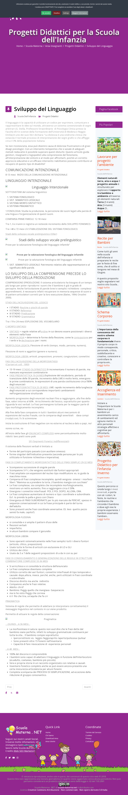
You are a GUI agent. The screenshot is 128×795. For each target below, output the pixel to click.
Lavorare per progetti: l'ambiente (107, 160)
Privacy (88, 738)
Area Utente (50, 741)
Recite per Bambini (105, 240)
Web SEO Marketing (24, 750)
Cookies (89, 735)
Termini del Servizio (93, 732)
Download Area (52, 738)
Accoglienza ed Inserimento (108, 392)
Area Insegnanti (53, 45)
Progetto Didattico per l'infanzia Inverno (107, 466)
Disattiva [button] (57, 13)
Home (19, 45)
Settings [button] (66, 13)
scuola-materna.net (67, 787)
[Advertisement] (64, 66)
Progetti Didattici (74, 45)
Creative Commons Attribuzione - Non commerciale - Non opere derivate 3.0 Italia (67, 790)
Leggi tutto (103, 211)
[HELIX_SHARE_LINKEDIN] (17, 692)
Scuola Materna (34, 45)
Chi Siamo (50, 735)
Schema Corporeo (104, 314)
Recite (99, 247)
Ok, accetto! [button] (46, 13)
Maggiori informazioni (79, 13)
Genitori (100, 399)
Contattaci (90, 741)
